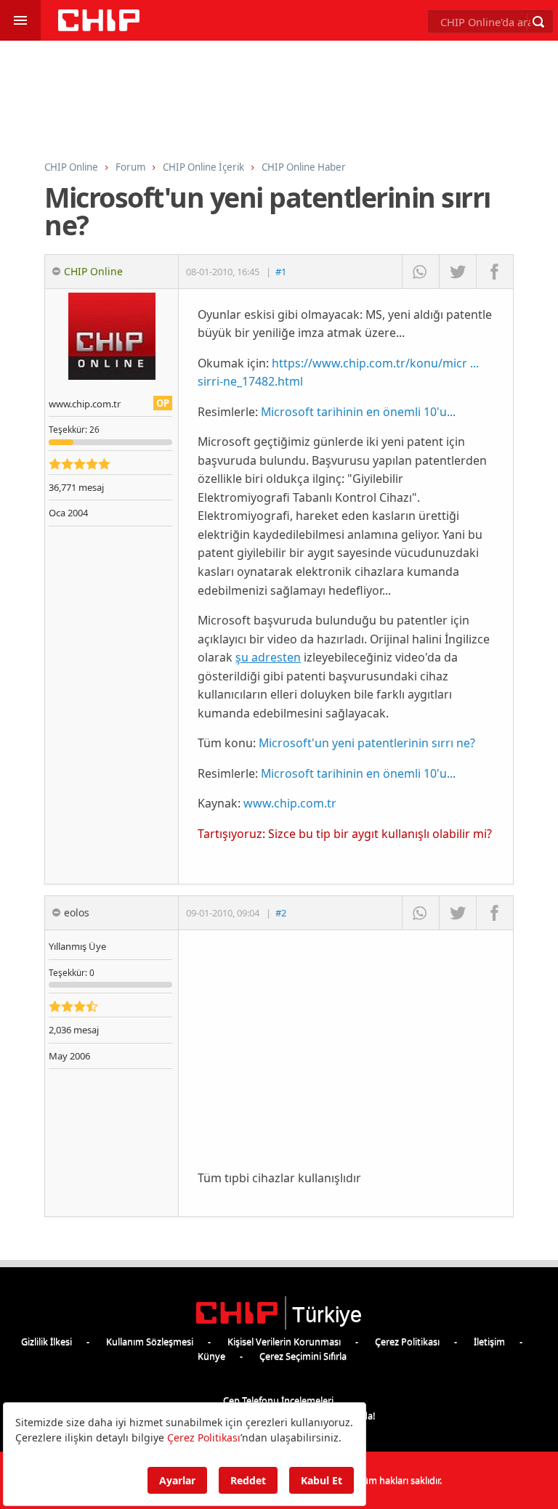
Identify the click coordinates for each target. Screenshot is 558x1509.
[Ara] (538, 21)
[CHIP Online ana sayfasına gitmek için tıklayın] (99, 27)
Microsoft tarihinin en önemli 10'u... (358, 412)
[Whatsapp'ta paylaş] (420, 271)
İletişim (489, 1341)
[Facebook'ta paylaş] (494, 271)
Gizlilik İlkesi (46, 1341)
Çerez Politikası (407, 1341)
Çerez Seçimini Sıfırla (303, 1355)
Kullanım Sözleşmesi (149, 1341)
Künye (211, 1355)
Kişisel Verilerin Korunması (284, 1341)
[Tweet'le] (457, 271)
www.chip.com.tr (289, 803)
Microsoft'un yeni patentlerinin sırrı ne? (367, 743)
